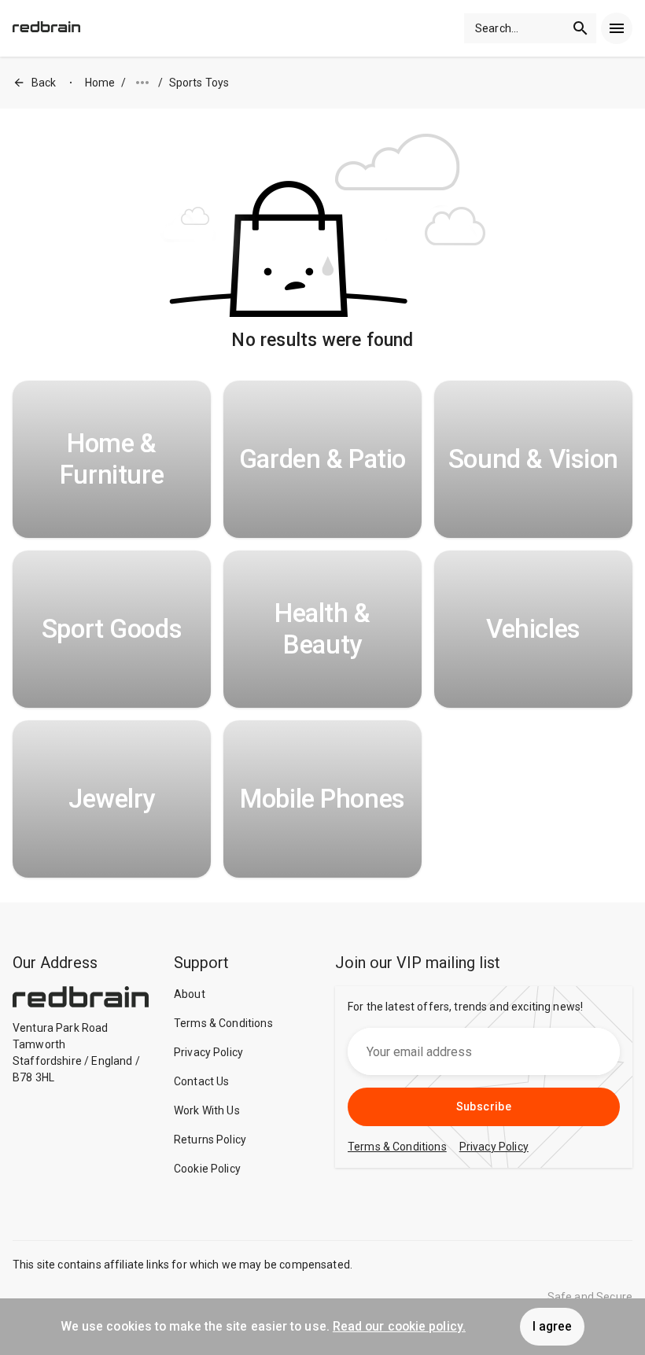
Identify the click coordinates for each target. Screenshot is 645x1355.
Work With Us (207, 1110)
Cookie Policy (207, 1168)
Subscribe (484, 1106)
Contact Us (202, 1081)
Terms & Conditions (223, 1023)
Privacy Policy (208, 1052)
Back (44, 82)
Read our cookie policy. (399, 1326)
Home (100, 82)
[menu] (616, 28)
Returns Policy (210, 1139)
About (189, 994)
